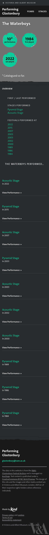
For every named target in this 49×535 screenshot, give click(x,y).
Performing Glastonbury (11, 11)
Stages (43, 11)
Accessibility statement (11, 520)
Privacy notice (8, 515)
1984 (10, 154)
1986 (10, 150)
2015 (10, 127)
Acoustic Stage (15, 112)
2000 (10, 144)
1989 (10, 147)
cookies (21, 515)
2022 (10, 124)
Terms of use (7, 517)
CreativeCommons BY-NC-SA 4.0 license (18, 479)
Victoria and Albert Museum (20, 3)
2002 (10, 140)
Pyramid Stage (15, 109)
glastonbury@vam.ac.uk (13, 460)
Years (30, 11)
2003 (10, 134)
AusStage (6, 476)
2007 (10, 131)
